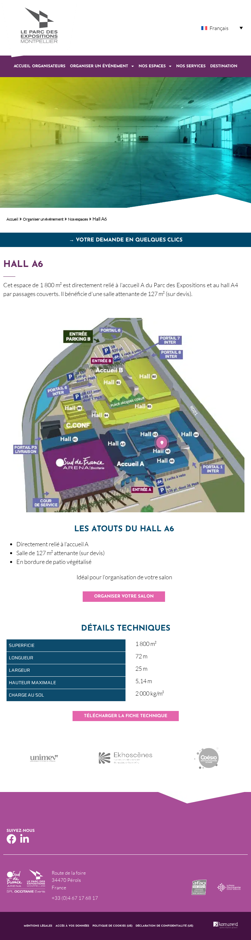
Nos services (191, 66)
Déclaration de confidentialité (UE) (164, 926)
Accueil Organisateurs (39, 66)
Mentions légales (38, 926)
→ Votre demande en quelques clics (125, 240)
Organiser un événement (99, 66)
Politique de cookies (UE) (112, 926)
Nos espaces (152, 66)
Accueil (12, 219)
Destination (223, 66)
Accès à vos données (72, 926)
